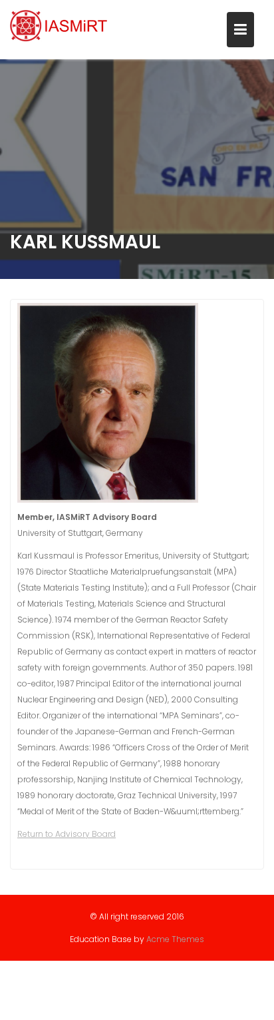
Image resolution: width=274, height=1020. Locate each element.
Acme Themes (175, 939)
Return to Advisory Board (66, 834)
